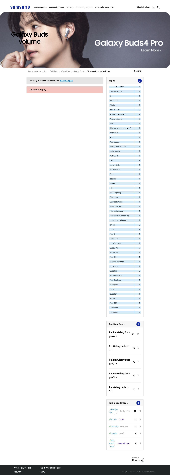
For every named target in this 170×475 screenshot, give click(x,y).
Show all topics (66, 80)
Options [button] (137, 71)
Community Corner (56, 7)
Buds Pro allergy (116, 276)
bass (111, 160)
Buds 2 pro (114, 239)
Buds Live (113, 257)
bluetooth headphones (118, 220)
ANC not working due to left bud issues (122, 128)
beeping (113, 179)
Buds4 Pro (114, 312)
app (111, 137)
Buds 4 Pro (114, 252)
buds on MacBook (117, 262)
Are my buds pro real (118, 147)
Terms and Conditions (50, 468)
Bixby (112, 188)
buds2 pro (114, 294)
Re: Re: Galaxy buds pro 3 (119, 361)
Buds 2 (112, 234)
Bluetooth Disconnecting (119, 216)
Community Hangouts (84, 7)
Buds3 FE (113, 303)
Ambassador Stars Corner (104, 7)
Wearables (65, 71)
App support (114, 142)
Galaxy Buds (78, 71)
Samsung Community (37, 71)
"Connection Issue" (117, 87)
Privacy (17, 472)
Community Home (40, 7)
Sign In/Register (143, 7)
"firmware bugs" (116, 91)
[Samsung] (20, 7)
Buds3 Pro (114, 308)
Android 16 (114, 133)
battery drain (115, 165)
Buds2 (112, 289)
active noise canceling (118, 114)
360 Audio (114, 101)
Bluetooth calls (116, 206)
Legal (42, 472)
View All (125, 324)
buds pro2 (114, 285)
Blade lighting (115, 193)
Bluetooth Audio (116, 202)
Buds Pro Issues (116, 280)
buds (112, 229)
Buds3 (112, 299)
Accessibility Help (22, 468)
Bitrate (112, 183)
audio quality (115, 151)
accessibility (114, 110)
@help (112, 105)
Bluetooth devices (117, 211)
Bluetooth (114, 197)
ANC (111, 124)
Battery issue (115, 170)
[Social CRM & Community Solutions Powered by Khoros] (137, 459)
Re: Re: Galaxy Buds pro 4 (119, 334)
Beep (112, 174)
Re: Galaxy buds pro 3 (119, 348)
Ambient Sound (116, 119)
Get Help (69, 7)
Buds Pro (113, 271)
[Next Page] (139, 80)
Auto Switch (114, 156)
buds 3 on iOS (115, 243)
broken (112, 225)
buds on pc (114, 266)
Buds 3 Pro (114, 248)
